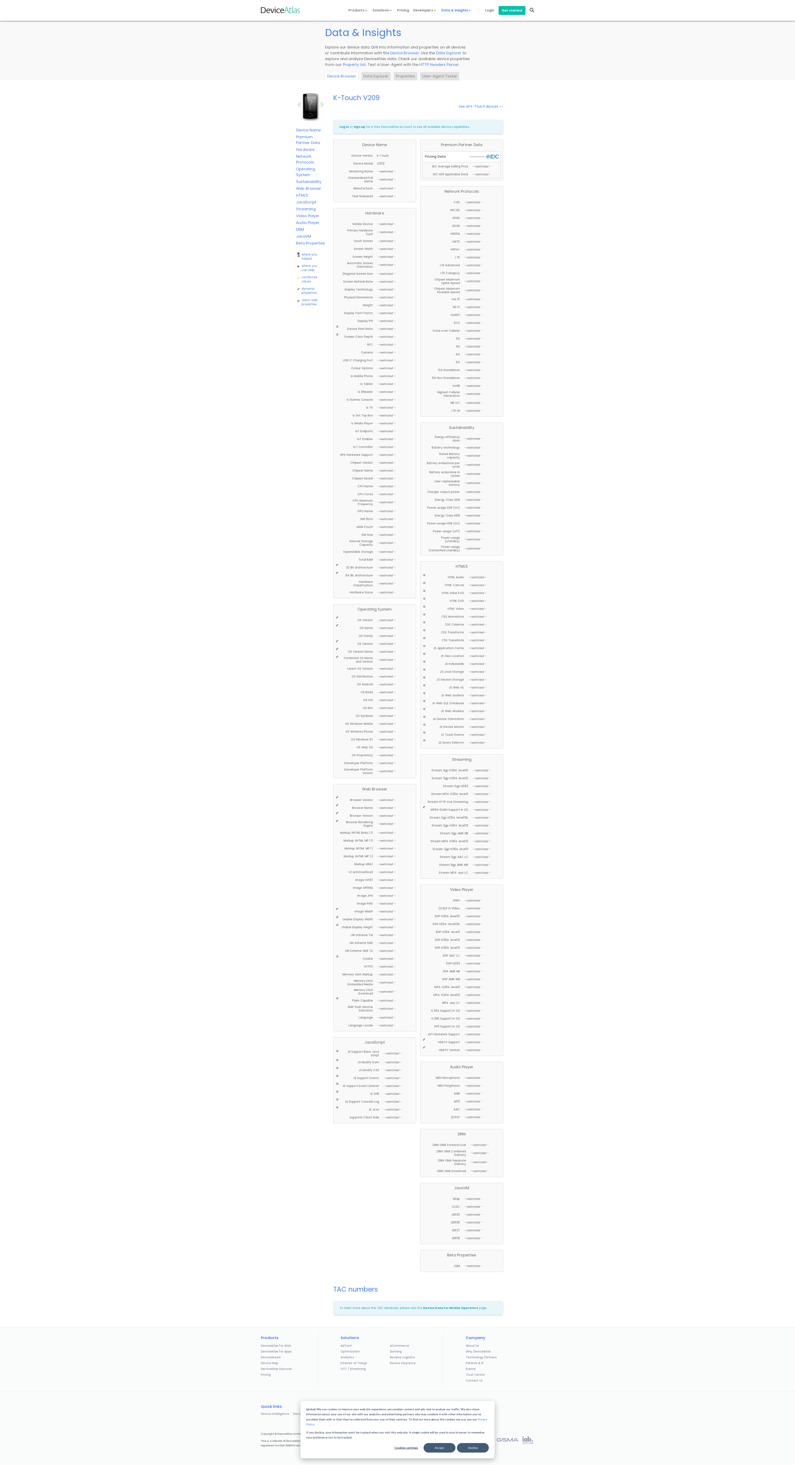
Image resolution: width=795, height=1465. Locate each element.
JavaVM (303, 236)
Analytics (347, 1357)
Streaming (306, 209)
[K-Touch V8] (322, 104)
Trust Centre (475, 1375)
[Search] (532, 13)
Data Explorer (448, 53)
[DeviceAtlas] (280, 12)
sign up (359, 127)
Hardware (305, 149)
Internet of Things (354, 1363)
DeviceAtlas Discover (276, 1369)
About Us (472, 1346)
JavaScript (306, 202)
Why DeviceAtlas (478, 1351)
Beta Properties (310, 243)
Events (471, 1369)
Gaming (396, 1351)
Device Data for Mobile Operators (450, 1308)
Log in (344, 127)
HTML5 (302, 195)
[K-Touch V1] (298, 104)
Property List (354, 64)
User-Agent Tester (439, 76)
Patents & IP (475, 1363)
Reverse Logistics (402, 1357)
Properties (405, 76)
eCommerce (399, 1346)
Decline (473, 1447)
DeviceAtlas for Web (276, 1346)
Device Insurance (403, 1363)
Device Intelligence (275, 1414)
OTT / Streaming (353, 1369)
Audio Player (307, 222)
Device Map (269, 1363)
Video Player (307, 215)
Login (489, 10)
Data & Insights (455, 10)
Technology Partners (481, 1357)
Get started (512, 10)
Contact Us (474, 1380)
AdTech (346, 1346)
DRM (300, 229)
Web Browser (308, 188)
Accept (439, 1447)
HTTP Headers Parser (439, 64)
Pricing (403, 10)
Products (356, 10)
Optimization (350, 1351)
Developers (423, 10)
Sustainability (308, 181)
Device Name (308, 130)
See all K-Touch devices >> (481, 106)
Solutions (381, 10)
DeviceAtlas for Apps (276, 1351)
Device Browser (404, 53)
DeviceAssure (271, 1357)
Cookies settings (406, 1447)
